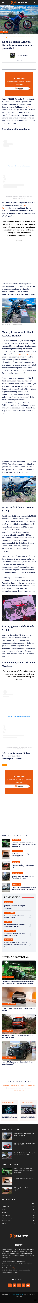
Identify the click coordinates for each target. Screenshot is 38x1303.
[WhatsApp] (17, 66)
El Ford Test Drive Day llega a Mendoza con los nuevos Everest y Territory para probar (24, 889)
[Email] (25, 66)
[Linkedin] (21, 66)
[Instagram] (14, 1285)
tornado (29, 765)
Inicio (3, 36)
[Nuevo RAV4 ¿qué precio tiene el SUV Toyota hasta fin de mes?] (6, 876)
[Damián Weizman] (12, 55)
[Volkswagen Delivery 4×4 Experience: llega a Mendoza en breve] (6, 865)
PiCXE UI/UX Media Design (16, 1294)
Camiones (16, 862)
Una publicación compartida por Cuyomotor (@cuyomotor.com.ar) (19, 197)
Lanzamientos (17, 851)
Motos (7, 36)
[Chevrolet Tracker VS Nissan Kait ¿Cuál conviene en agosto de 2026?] (7, 1155)
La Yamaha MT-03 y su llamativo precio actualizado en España (9, 1117)
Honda (30, 107)
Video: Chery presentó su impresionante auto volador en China (28, 1117)
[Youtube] (28, 1285)
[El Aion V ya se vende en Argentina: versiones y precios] (6, 854)
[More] (34, 66)
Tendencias (16, 840)
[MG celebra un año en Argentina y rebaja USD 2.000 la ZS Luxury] (7, 1146)
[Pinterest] (12, 66)
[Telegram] (29, 66)
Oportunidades (17, 873)
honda (9, 765)
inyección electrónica (24, 354)
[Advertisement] (19, 260)
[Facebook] (4, 66)
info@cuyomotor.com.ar (18, 1268)
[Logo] (19, 2)
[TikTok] (19, 1285)
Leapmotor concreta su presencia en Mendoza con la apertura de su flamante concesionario (24, 844)
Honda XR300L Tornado (19, 765)
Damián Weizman (23, 55)
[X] (8, 66)
